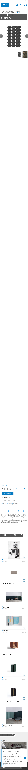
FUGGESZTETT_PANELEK (6, 12)
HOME (3, 11)
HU (2, 0)
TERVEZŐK (13, 511)
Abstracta (4, 561)
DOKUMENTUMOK (8, 511)
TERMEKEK (6, 11)
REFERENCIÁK (23, 511)
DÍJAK (18, 511)
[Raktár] (20, 5)
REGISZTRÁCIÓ (24, 1)
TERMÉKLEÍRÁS (4, 511)
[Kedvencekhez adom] (24, 557)
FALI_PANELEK (16, 11)
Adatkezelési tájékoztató (9, 764)
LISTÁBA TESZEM (8, 493)
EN (4, 0)
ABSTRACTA (13, 12)
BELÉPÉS (19, 1)
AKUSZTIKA (11, 11)
